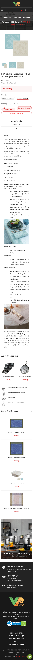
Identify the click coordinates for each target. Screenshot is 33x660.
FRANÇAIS (13, 83)
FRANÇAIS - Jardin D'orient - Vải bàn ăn (16, 432)
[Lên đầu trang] (3, 651)
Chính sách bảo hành (16, 639)
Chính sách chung (16, 633)
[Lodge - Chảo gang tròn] (8, 368)
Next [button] (31, 356)
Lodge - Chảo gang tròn (8, 376)
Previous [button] (30, 356)
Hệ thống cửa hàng (16, 644)
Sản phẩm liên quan (9, 411)
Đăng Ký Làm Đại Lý (16, 113)
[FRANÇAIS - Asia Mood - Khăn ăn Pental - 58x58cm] (16, 499)
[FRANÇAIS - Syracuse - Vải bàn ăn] (16, 474)
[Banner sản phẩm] (16, 539)
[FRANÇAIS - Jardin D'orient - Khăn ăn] (16, 449)
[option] (16, 45)
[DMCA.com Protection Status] (23, 623)
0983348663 (12, 588)
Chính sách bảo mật (16, 636)
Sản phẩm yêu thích (9, 356)
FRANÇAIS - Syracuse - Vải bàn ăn (16, 483)
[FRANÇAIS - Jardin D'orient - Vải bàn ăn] (16, 423)
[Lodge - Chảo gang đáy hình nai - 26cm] (25, 368)
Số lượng (4, 104)
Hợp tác (16, 641)
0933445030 (12, 578)
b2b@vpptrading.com (17, 580)
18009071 (14, 571)
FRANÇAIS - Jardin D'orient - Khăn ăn (16, 457)
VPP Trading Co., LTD (21, 656)
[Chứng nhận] (14, 623)
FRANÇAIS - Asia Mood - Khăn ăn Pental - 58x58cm (16, 508)
